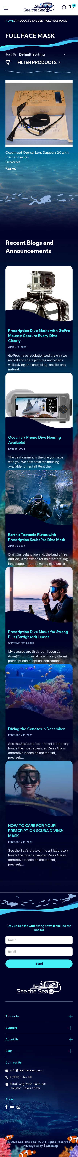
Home (9, 20)
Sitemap (52, 1146)
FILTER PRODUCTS (37, 62)
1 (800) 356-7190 (21, 1077)
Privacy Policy (33, 1146)
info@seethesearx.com (26, 1070)
